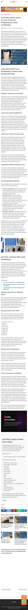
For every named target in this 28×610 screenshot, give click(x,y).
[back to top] (25, 607)
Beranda (14, 602)
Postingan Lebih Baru (6, 589)
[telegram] (24, 510)
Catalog (4, 500)
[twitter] (8, 510)
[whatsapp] (19, 510)
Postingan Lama (22, 589)
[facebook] (3, 510)
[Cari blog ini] (26, 2)
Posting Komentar (19, 28)
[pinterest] (14, 510)
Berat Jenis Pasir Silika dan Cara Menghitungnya (14, 282)
